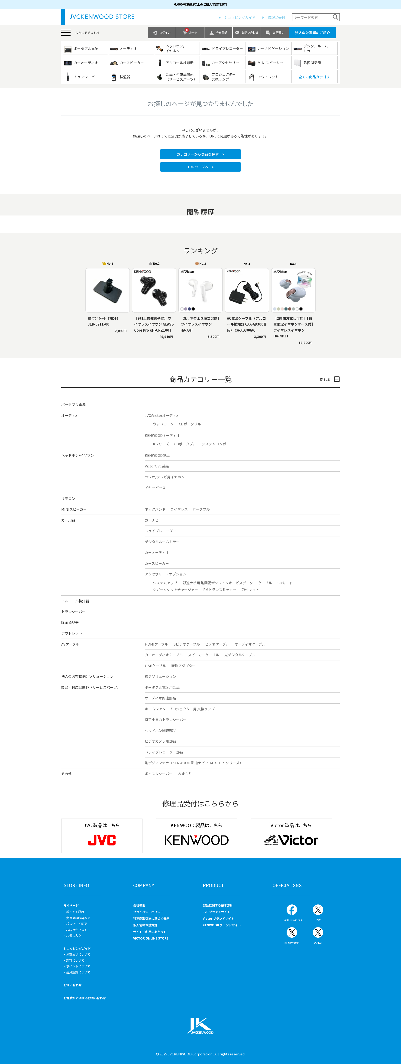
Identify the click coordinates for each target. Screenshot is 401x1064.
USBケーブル (155, 665)
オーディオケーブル (250, 644)
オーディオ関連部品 (160, 697)
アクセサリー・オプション (165, 573)
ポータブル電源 (73, 404)
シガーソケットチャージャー (175, 589)
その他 (66, 773)
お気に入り (73, 935)
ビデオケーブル (217, 644)
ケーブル (265, 582)
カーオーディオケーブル (164, 654)
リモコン (68, 498)
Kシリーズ (161, 443)
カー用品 (68, 520)
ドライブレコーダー (160, 530)
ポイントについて (78, 966)
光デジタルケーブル (239, 654)
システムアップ (165, 582)
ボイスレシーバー (159, 773)
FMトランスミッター (219, 589)
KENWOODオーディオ (162, 435)
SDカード (285, 582)
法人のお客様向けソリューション (87, 676)
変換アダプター (183, 665)
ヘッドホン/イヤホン (77, 455)
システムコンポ (214, 443)
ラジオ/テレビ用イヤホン (164, 476)
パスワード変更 (76, 923)
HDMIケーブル (156, 644)
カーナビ (152, 520)
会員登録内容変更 (78, 918)
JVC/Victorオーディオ (162, 415)
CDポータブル (190, 423)
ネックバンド (155, 509)
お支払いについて (78, 954)
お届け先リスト (76, 929)
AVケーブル (70, 644)
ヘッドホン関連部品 (160, 730)
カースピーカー (157, 563)
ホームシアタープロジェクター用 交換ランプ (180, 708)
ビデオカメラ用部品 (160, 741)
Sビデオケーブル (186, 644)
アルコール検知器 (75, 600)
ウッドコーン (163, 423)
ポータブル (201, 509)
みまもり (185, 773)
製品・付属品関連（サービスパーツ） (90, 687)
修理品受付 (276, 17)
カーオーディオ (157, 552)
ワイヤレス (179, 509)
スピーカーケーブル (203, 654)
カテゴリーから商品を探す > (200, 154)
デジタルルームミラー (162, 541)
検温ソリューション (160, 676)
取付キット (250, 589)
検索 (336, 17)
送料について (75, 960)
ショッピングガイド (239, 17)
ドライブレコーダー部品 (164, 752)
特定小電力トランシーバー (166, 719)
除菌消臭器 (70, 622)
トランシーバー (73, 611)
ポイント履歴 (75, 912)
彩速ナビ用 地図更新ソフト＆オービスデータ (218, 582)
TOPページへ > (200, 166)
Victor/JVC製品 (157, 465)
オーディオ (69, 415)
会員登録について (78, 972)
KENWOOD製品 (157, 455)
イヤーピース (155, 487)
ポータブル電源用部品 (162, 687)
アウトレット (71, 633)
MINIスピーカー (74, 509)
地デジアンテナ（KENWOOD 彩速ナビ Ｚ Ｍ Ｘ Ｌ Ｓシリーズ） (194, 762)
